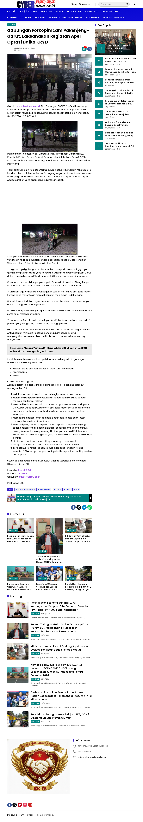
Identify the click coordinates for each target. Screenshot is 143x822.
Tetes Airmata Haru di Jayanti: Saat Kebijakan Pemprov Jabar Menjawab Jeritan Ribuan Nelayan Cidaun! (118, 113)
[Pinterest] (20, 805)
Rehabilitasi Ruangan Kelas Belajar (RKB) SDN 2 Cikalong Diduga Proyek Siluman (78, 587)
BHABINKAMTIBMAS (26, 489)
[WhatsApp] (89, 507)
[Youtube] (30, 805)
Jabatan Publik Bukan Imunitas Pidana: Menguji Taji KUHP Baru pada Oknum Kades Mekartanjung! (119, 145)
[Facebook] (73, 507)
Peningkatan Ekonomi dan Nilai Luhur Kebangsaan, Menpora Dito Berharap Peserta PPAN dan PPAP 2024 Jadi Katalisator (20, 539)
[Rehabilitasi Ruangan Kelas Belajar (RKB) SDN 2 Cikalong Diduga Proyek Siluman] (78, 573)
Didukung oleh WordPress (20, 814)
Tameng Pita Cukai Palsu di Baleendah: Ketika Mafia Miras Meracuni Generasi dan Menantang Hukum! (120, 92)
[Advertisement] (49, 204)
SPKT (68, 489)
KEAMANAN (45, 489)
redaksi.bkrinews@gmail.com (92, 757)
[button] (127, 4)
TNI (77, 489)
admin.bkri (18, 48)
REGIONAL (12, 25)
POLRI (58, 489)
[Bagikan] (89, 49)
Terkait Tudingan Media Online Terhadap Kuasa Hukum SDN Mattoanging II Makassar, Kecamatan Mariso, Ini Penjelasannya (49, 559)
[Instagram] (25, 805)
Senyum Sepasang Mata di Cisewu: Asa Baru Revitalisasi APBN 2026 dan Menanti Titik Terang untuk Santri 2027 (119, 70)
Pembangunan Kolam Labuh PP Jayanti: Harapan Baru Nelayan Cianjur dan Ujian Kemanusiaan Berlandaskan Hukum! (119, 102)
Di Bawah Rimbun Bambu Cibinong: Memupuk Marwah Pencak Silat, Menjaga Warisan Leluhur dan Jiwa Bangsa (119, 81)
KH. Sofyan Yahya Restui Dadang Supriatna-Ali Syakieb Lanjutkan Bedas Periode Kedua (77, 539)
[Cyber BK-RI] (36, 4)
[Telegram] (84, 507)
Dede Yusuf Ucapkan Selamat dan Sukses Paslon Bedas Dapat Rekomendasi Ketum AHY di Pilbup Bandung (49, 587)
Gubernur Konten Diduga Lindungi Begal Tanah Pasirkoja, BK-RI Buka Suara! (119, 123)
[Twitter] (78, 507)
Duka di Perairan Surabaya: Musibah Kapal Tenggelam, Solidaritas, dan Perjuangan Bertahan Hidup (119, 134)
